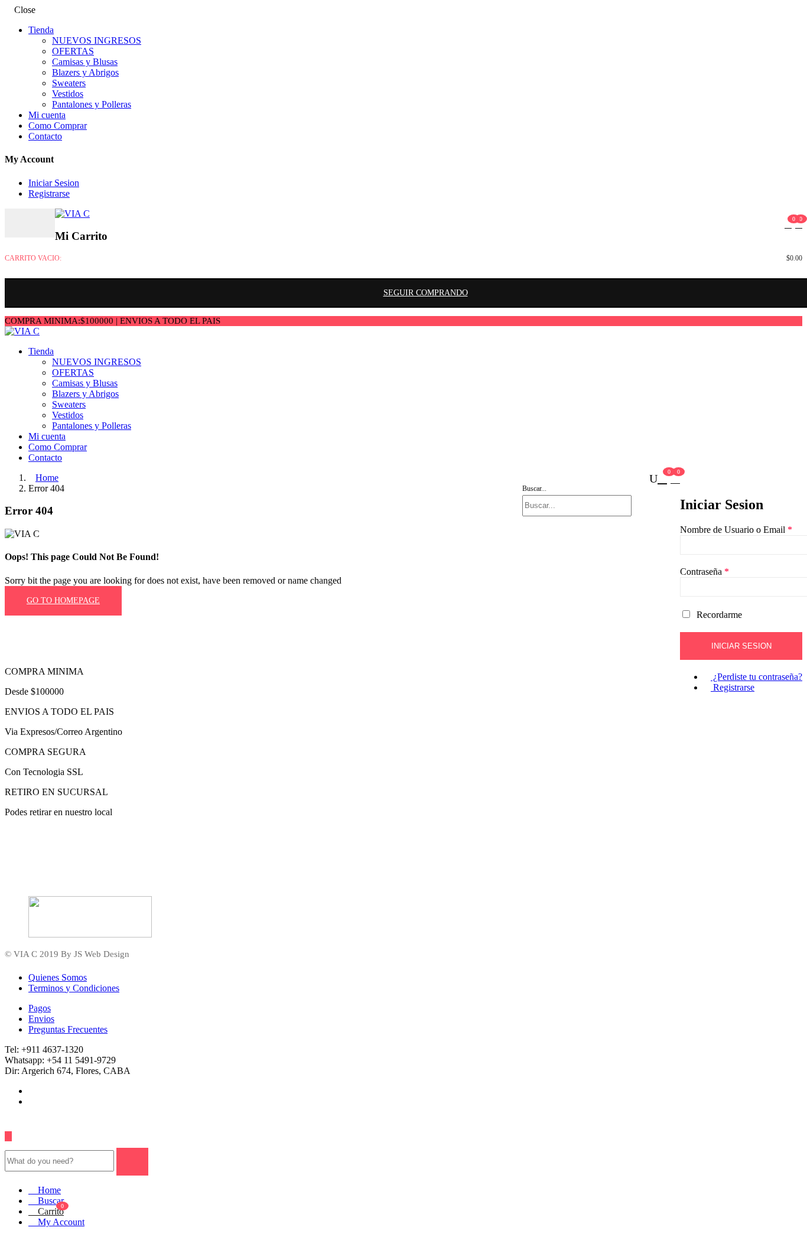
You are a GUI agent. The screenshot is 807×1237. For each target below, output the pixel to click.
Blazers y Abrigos (85, 72)
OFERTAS (73, 51)
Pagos (39, 1008)
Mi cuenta (47, 115)
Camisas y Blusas (85, 62)
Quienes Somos (57, 977)
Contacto (45, 136)
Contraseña (704, 572)
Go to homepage (63, 600)
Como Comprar (57, 126)
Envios (41, 1019)
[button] (798, 224)
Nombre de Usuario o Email (736, 530)
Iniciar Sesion (53, 183)
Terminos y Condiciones (73, 988)
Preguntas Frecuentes (68, 1029)
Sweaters (69, 83)
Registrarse (49, 193)
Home (46, 478)
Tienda (41, 30)
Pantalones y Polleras (91, 104)
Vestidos (67, 94)
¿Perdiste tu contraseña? (756, 677)
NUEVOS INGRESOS (96, 40)
